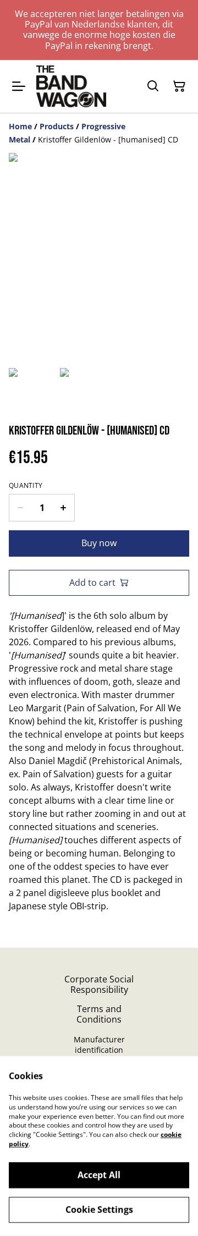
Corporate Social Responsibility (99, 984)
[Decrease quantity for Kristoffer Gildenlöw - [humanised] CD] (20, 507)
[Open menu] (19, 86)
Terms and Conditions (99, 1014)
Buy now (99, 543)
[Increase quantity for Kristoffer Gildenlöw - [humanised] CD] (63, 507)
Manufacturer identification (99, 1044)
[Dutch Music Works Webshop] (71, 86)
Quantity (25, 486)
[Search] (153, 86)
